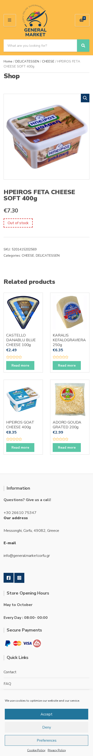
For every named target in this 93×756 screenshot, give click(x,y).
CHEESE (48, 61)
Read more (20, 365)
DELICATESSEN (27, 61)
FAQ (7, 683)
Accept (46, 714)
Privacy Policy (57, 750)
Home (8, 61)
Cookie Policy (36, 750)
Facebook (9, 578)
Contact (10, 672)
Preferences (47, 740)
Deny (46, 727)
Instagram (19, 578)
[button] (85, 98)
